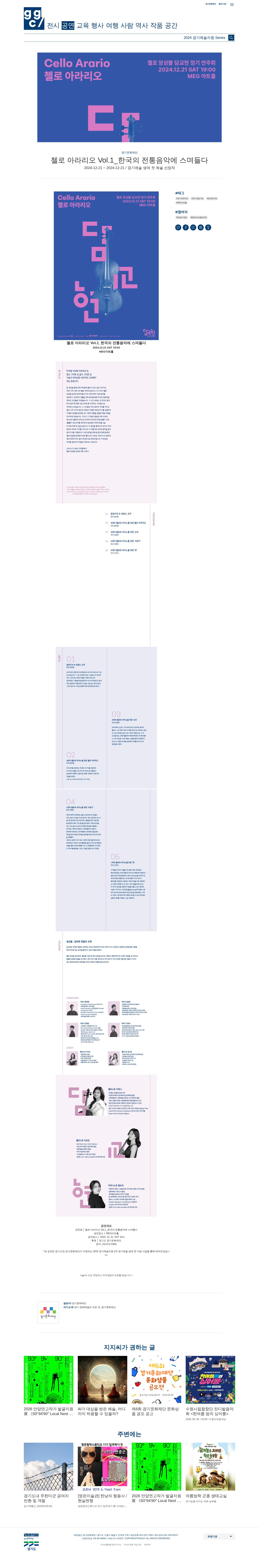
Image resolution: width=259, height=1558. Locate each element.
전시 (53, 25)
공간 (171, 25)
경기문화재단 (210, 4)
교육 (82, 25)
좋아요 (208, 229)
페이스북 (186, 227)
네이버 (193, 227)
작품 (156, 25)
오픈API (147, 1545)
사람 (127, 25)
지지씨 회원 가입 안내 (132, 1545)
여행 (112, 25)
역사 (141, 25)
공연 (68, 25)
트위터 (178, 227)
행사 (97, 25)
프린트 (201, 227)
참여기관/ (222, 4)
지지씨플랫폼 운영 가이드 (111, 1545)
